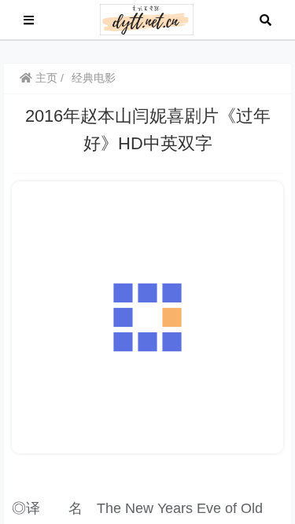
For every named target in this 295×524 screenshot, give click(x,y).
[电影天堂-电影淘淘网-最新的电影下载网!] (147, 18)
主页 (44, 77)
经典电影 (94, 77)
